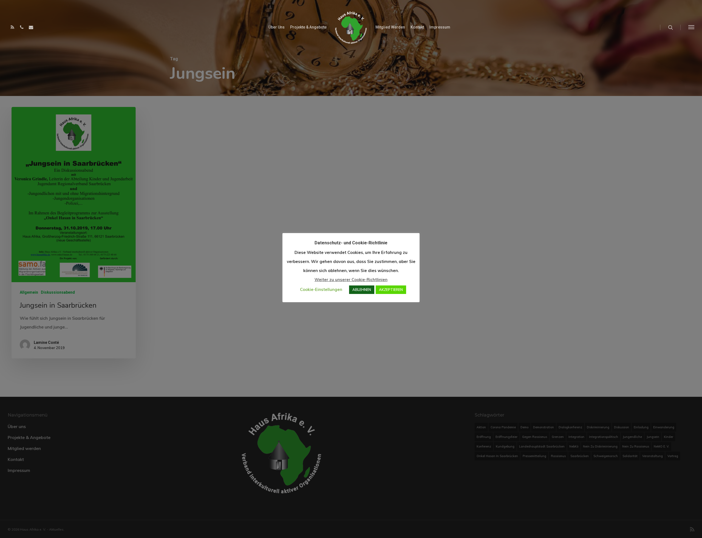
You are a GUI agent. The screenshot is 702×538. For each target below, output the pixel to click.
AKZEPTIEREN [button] (391, 289)
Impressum (439, 27)
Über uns (276, 27)
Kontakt (417, 27)
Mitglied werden (390, 27)
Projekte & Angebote (308, 27)
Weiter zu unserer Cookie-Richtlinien (351, 279)
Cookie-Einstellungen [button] (321, 289)
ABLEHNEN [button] (361, 289)
